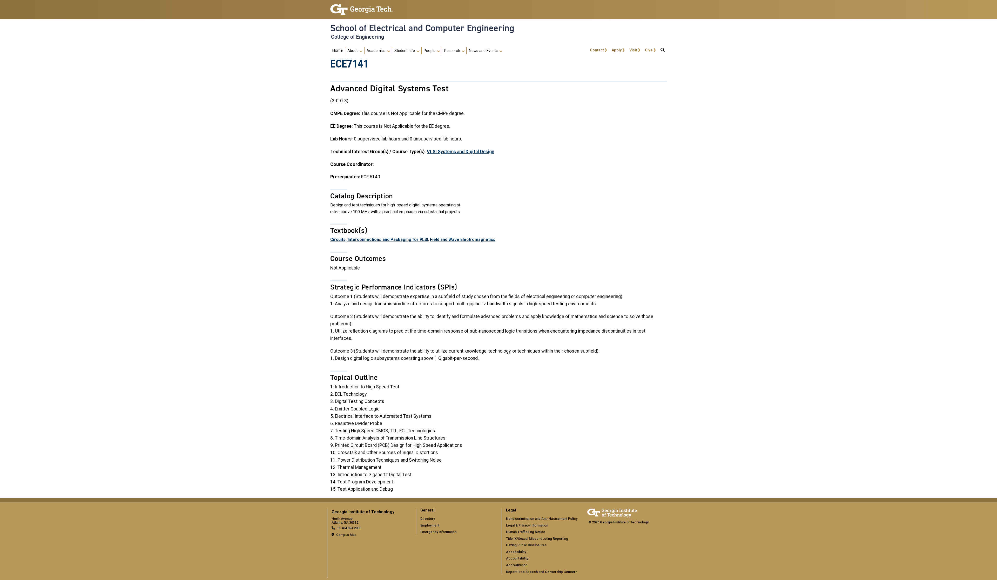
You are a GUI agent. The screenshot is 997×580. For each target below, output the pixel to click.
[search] (662, 51)
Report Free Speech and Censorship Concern (541, 572)
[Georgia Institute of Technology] (361, 7)
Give (649, 50)
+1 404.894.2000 (349, 528)
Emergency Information (438, 532)
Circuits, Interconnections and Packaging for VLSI (379, 239)
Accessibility (516, 552)
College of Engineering (357, 37)
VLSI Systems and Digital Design (460, 151)
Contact (597, 50)
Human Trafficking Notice (525, 532)
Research (452, 51)
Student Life (404, 51)
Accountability (517, 558)
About (352, 51)
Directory (427, 519)
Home (337, 50)
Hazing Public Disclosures (526, 545)
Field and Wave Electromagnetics (462, 239)
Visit (633, 50)
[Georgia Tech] (612, 512)
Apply (617, 50)
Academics (376, 51)
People (429, 51)
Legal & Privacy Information (527, 525)
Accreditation (516, 565)
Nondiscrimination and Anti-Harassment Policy (541, 519)
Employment (429, 525)
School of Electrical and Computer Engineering (422, 28)
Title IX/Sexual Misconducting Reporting (537, 539)
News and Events (483, 51)
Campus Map (346, 535)
